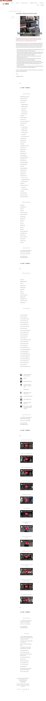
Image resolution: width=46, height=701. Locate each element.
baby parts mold (22, 225)
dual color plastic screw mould (24, 652)
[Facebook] (21, 689)
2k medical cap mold (24, 113)
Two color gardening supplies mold (25, 349)
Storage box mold (22, 287)
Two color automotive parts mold (25, 366)
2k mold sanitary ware (23, 117)
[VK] (23, 691)
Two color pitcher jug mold (24, 343)
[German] (4, 0)
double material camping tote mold (33, 39)
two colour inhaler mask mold (28, 396)
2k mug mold (22, 143)
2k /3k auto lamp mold (24, 189)
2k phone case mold (24, 181)
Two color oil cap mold (23, 328)
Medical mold (22, 279)
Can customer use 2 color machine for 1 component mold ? (27, 385)
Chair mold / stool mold (23, 300)
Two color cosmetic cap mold (24, 326)
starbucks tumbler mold (23, 214)
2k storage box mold (23, 138)
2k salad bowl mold (23, 147)
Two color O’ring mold (23, 316)
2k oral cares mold (23, 119)
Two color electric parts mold (24, 362)
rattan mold (22, 210)
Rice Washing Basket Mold (24, 662)
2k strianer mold (22, 151)
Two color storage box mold (24, 332)
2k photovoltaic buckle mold (25, 179)
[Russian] (7, 0)
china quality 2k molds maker (23, 680)
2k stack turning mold (23, 100)
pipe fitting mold (22, 238)
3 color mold (22, 191)
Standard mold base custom (28, 381)
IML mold (21, 221)
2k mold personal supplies (24, 162)
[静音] (30, 448)
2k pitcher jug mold (23, 149)
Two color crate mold (23, 364)
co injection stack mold (23, 98)
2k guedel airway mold (24, 104)
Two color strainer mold (23, 345)
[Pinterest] (25, 689)
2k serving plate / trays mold (24, 145)
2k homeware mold (23, 140)
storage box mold (22, 218)
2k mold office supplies (23, 164)
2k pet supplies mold (23, 158)
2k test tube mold (24, 108)
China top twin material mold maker (26, 38)
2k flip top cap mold (24, 130)
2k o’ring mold (22, 115)
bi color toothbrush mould (24, 650)
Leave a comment (12, 17)
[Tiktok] (17, 689)
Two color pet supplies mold (24, 351)
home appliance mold (23, 233)
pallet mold (21, 229)
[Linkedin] (29, 689)
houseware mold (22, 216)
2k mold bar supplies (23, 155)
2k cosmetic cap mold (24, 132)
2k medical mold (22, 102)
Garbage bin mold (23, 296)
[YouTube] (27, 689)
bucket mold (22, 223)
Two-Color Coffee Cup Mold (24, 671)
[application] (26, 445)
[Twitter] (23, 689)
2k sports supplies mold (23, 168)
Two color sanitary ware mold (24, 318)
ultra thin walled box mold (27, 399)
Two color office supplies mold (24, 356)
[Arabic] (11, 0)
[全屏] (31, 448)
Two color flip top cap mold (24, 322)
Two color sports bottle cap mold (25, 330)
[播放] (21, 448)
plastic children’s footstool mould (25, 657)
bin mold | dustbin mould (24, 231)
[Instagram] (19, 689)
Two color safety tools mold (24, 360)
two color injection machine (24, 196)
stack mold (21, 208)
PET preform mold (23, 240)
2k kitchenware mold (23, 153)
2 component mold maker (31, 69)
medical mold (22, 205)
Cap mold (21, 283)
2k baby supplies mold (23, 160)
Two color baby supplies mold (24, 353)
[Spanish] (5, 0)
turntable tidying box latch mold (26, 13)
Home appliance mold (23, 298)
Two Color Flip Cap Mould (24, 664)
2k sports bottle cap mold (25, 136)
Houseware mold (22, 285)
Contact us (25, 378)
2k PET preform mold (23, 123)
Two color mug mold (23, 337)
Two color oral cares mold (24, 320)
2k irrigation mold (22, 173)
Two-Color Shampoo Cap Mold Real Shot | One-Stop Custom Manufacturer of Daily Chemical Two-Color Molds (26, 637)
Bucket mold (22, 293)
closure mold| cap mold (23, 212)
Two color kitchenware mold (24, 347)
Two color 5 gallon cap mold (24, 324)
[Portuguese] (10, 0)
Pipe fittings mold (23, 302)
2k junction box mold (24, 177)
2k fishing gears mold (23, 170)
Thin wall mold (22, 289)
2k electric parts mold (23, 175)
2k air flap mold (23, 187)
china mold (21, 242)
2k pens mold (22, 166)
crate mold (21, 227)
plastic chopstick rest (23, 666)
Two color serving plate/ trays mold (25, 339)
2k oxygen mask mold (24, 106)
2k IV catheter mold (24, 111)
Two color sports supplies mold (24, 358)
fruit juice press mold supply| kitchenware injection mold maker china (28, 407)
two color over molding (23, 194)
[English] (1, 0)
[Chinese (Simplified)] (8, 0)
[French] (2, 0)
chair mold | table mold (23, 236)
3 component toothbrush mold (24, 121)
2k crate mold (22, 183)
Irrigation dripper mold (23, 281)
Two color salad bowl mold (24, 341)
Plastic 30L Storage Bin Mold (24, 660)
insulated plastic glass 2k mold (24, 96)
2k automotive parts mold (24, 185)
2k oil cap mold (23, 134)
